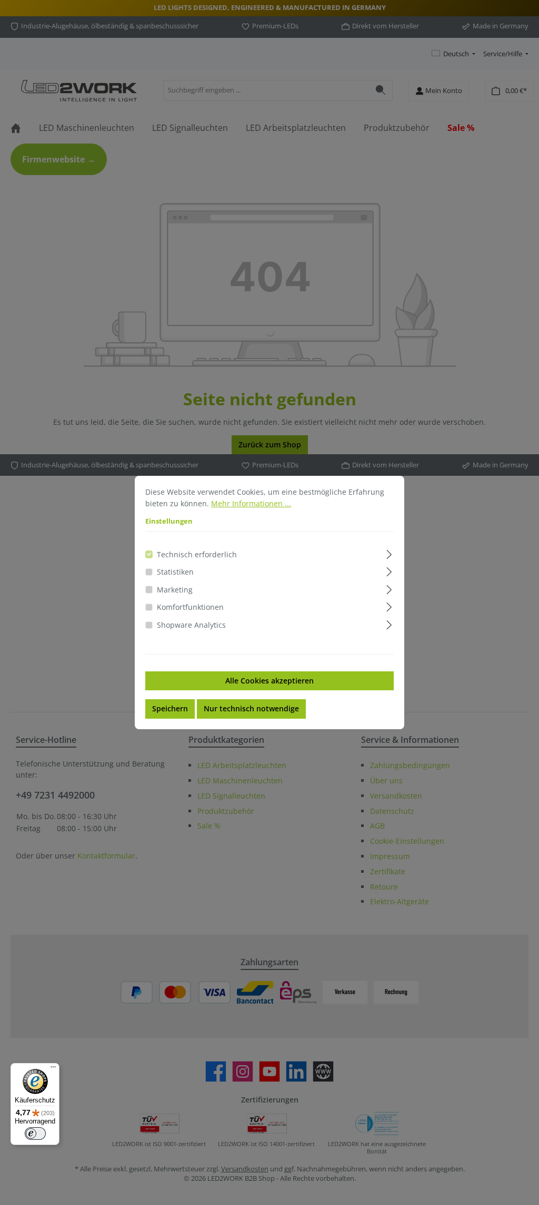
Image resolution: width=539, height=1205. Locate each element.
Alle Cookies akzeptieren (269, 681)
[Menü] (53, 1069)
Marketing (175, 590)
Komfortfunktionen (190, 607)
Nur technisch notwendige (251, 708)
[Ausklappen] (389, 553)
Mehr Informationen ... (251, 503)
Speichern (170, 708)
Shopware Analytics (191, 625)
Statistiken (175, 572)
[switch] (35, 1133)
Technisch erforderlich (197, 554)
